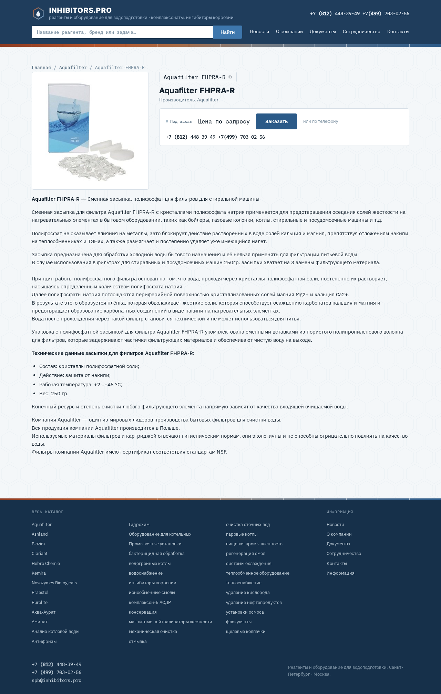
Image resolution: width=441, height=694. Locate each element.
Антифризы (44, 641)
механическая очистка (153, 631)
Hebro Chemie (46, 563)
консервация (143, 612)
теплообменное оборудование (257, 573)
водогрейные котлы (150, 563)
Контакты (398, 31)
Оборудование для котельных (160, 534)
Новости (259, 31)
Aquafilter (73, 67)
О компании (289, 31)
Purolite (40, 602)
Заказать (276, 121)
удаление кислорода (248, 592)
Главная (41, 67)
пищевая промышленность (254, 544)
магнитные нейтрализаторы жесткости (170, 622)
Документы (323, 31)
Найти (227, 32)
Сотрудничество (361, 31)
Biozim (38, 544)
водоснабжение (146, 573)
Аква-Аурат (43, 612)
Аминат (40, 622)
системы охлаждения (248, 563)
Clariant (40, 553)
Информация (341, 573)
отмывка (138, 641)
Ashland (40, 534)
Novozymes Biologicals (54, 583)
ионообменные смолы (152, 592)
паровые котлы (241, 534)
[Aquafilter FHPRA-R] (90, 131)
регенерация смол (245, 553)
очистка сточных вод (248, 524)
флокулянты (239, 622)
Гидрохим (139, 524)
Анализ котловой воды (55, 631)
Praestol (40, 592)
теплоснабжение (243, 583)
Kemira (39, 573)
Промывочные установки (155, 544)
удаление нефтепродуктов (254, 602)
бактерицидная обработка (157, 553)
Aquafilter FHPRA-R (195, 76)
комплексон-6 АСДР (150, 602)
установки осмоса (245, 612)
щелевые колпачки (246, 631)
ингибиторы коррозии (152, 583)
